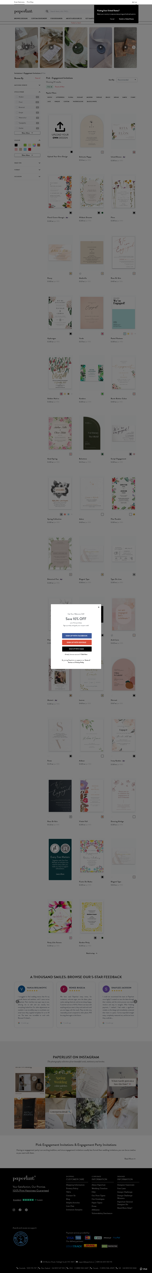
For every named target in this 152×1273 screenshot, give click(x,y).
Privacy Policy (79, 662)
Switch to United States (126, 19)
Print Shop (30, 2)
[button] (134, 2)
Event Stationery (19, 2)
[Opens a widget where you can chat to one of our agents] (143, 1269)
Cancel (112, 19)
